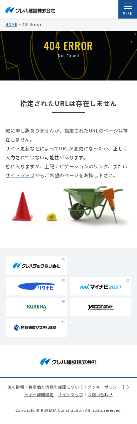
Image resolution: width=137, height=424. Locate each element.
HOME (11, 24)
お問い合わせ (100, 394)
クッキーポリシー (104, 387)
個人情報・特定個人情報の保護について (45, 387)
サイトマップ (20, 175)
